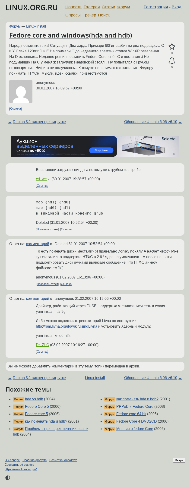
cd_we (41, 179)
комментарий (37, 244)
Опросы (73, 15)
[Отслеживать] (172, 61)
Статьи (108, 7)
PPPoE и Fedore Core (134, 406)
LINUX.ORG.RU (32, 7)
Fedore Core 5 (37, 406)
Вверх (179, 460)
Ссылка (15, 109)
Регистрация (156, 7)
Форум (123, 7)
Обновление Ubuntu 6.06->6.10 (150, 122)
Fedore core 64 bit (131, 414)
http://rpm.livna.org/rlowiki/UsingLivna (66, 326)
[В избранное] (172, 47)
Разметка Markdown (63, 460)
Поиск (104, 15)
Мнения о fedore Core (134, 429)
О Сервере (12, 460)
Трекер (89, 15)
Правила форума (34, 460)
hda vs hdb (34, 399)
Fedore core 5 (36, 414)
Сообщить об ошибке (19, 464)
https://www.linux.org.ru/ (21, 469)
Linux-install (36, 26)
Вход (176, 7)
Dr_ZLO (42, 345)
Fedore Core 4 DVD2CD (136, 421)
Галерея (92, 7)
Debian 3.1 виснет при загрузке (39, 122)
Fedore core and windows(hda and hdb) (70, 35)
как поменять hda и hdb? (46, 421)
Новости (73, 7)
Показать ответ (47, 229)
